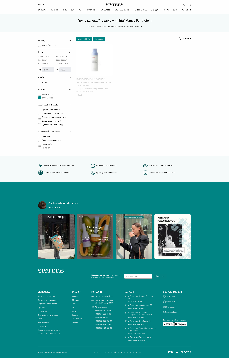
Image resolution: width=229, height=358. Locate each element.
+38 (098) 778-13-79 (136, 301)
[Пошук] (44, 4)
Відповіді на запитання (47, 304)
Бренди (75, 322)
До (57, 70)
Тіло (73, 304)
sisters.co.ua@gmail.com (104, 296)
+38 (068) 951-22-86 (103, 324)
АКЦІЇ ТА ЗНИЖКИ (122, 10)
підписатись (160, 276)
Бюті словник (43, 322)
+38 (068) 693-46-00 (103, 321)
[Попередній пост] (42, 237)
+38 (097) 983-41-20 (103, 317)
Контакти (42, 326)
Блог (40, 319)
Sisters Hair (170, 296)
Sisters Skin (170, 302)
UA (39, 4)
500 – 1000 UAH (43, 64)
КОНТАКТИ (186, 10)
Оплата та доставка (46, 296)
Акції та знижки (78, 319)
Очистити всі (99, 39)
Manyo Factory (82, 79)
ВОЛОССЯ (42, 10)
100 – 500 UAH (43, 60)
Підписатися (54, 207)
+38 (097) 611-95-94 (136, 308)
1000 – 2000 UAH (62, 56)
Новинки (75, 315)
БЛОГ (175, 10)
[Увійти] (183, 4)
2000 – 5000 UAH (62, 60)
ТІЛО (65, 10)
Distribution (170, 307)
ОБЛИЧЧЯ (55, 10)
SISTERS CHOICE (140, 10)
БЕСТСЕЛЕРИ (105, 10)
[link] (189, 4)
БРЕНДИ (154, 10)
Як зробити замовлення (47, 300)
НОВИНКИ (91, 10)
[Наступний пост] (187, 237)
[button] (84, 39)
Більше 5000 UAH (62, 64)
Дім (73, 307)
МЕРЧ (80, 10)
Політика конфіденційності (49, 334)
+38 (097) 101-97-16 (136, 317)
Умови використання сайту (49, 330)
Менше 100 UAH (43, 56)
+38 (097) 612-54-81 (103, 310)
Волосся (75, 296)
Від (39, 70)
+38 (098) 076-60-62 (136, 340)
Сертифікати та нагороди (48, 315)
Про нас (41, 307)
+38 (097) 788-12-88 (103, 314)
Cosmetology (171, 312)
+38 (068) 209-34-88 (136, 333)
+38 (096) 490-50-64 (103, 328)
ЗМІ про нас (43, 311)
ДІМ (73, 10)
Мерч (74, 311)
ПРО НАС (165, 10)
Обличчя (75, 300)
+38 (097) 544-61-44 (136, 324)
